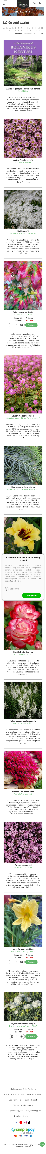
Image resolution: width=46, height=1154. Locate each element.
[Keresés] (35, 3)
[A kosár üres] (40, 3)
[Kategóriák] (42, 1144)
